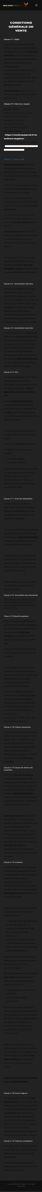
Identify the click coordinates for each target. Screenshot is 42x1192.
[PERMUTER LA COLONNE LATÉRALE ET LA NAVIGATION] (37, 5)
